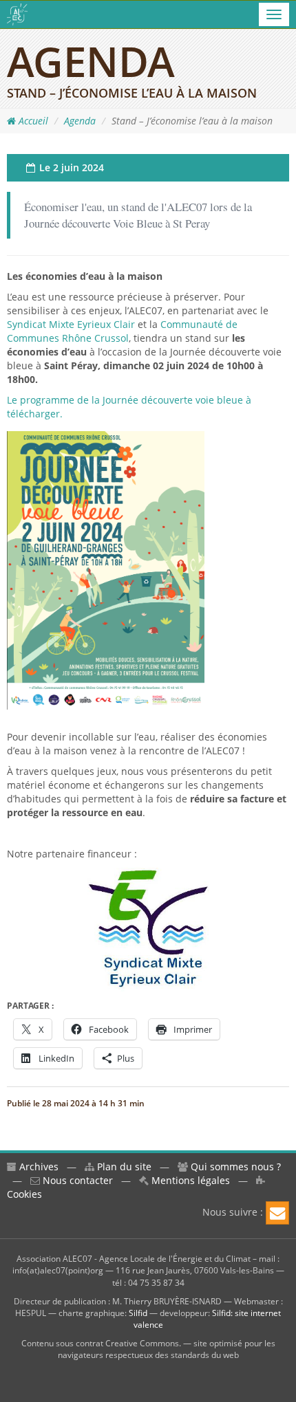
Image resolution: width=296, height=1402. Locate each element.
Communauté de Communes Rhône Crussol (122, 331)
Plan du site (122, 1166)
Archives (38, 1166)
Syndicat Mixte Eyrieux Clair (71, 324)
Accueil (32, 120)
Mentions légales (189, 1180)
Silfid (138, 1313)
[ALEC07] (17, 14)
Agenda (80, 120)
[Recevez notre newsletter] (277, 1213)
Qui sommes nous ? (234, 1166)
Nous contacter (76, 1180)
